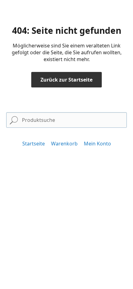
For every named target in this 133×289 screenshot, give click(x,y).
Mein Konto (97, 143)
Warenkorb (64, 143)
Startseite (33, 143)
